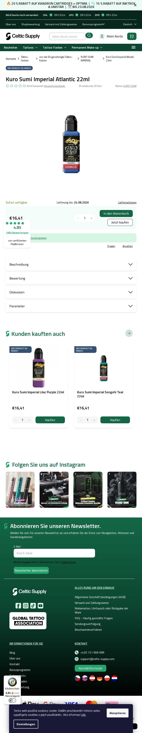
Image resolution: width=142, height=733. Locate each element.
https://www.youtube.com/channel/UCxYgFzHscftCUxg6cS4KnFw (40, 605)
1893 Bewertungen (17, 232)
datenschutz (69, 562)
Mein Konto (115, 36)
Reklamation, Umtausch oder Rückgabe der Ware (101, 610)
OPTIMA (81, 3)
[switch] (12, 700)
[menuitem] (10, 47)
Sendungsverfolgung (88, 624)
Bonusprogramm (37, 238)
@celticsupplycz (33, 605)
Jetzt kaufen (120, 222)
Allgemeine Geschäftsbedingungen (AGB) (100, 597)
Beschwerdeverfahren (88, 630)
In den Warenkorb (116, 213)
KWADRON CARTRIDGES (55, 3)
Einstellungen (26, 724)
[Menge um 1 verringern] (78, 218)
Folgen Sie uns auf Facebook (18, 605)
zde (83, 714)
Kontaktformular (90, 668)
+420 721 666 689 (92, 652)
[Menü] (18, 678)
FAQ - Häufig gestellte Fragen (94, 618)
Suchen (89, 35)
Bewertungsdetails (54, 86)
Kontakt (14, 664)
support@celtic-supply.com (97, 659)
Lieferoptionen (127, 202)
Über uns (11, 24)
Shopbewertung (30, 24)
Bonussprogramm (92, 24)
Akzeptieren (117, 713)
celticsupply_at (25, 605)
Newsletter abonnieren (31, 570)
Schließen (34, 246)
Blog (12, 653)
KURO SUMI (130, 86)
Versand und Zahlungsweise (61, 24)
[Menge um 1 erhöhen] (91, 218)
